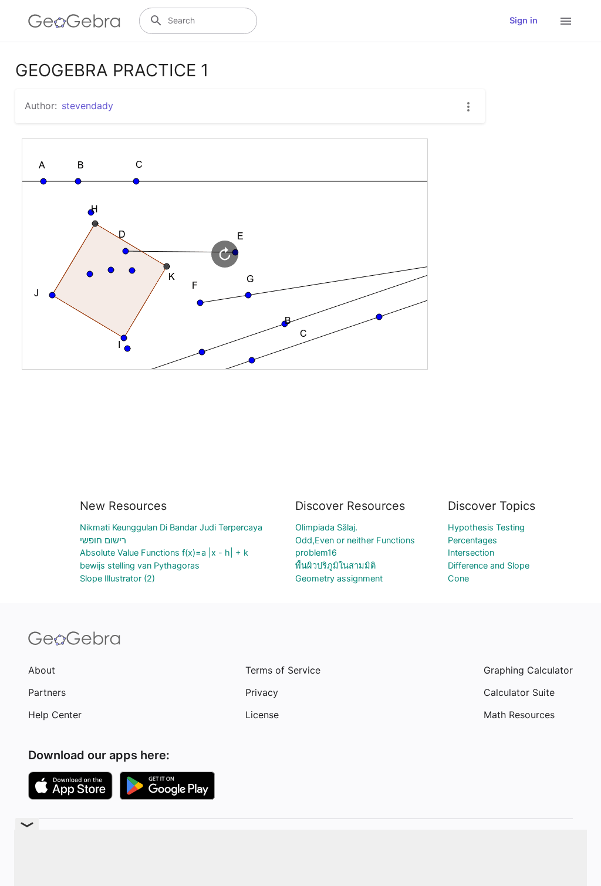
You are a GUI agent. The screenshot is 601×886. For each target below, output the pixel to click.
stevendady (87, 105)
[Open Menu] (566, 21)
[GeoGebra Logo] (74, 21)
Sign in (523, 20)
